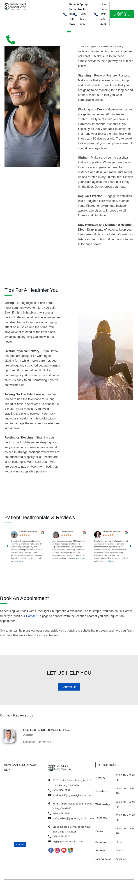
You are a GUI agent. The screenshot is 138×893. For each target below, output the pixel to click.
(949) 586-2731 (103, 18)
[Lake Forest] (96, 14)
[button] (69, 31)
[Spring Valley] (75, 14)
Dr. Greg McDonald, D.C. (46, 730)
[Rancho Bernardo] (65, 14)
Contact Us (33, 616)
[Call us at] (10, 39)
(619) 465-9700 (83, 18)
